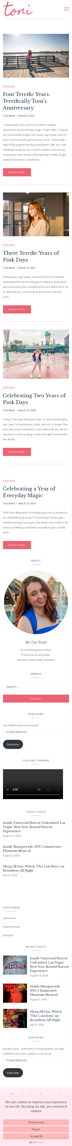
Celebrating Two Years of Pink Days (34, 399)
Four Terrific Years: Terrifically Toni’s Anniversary (26, 101)
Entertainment (11, 926)
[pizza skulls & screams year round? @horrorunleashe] (5, 890)
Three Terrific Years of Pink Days (31, 256)
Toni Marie (9, 115)
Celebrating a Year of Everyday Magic (29, 492)
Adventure (9, 918)
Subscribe (13, 744)
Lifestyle (9, 86)
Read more (17, 172)
